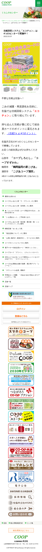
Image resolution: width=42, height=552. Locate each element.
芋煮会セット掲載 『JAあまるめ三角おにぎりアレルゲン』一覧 (22, 276)
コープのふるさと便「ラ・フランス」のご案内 (21, 201)
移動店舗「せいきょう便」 (14, 228)
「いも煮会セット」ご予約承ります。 (18, 217)
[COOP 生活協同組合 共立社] (7, 4)
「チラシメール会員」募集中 (15, 270)
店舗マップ (9, 286)
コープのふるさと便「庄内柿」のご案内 (19, 206)
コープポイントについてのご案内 (16, 243)
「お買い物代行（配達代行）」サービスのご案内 (22, 238)
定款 (5, 523)
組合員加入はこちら (21, 530)
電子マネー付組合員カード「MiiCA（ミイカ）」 (22, 248)
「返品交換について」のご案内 (16, 233)
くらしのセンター (15, 21)
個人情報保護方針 (16, 523)
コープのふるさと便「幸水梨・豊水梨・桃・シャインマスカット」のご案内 (22, 223)
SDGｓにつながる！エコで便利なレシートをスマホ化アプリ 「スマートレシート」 (22, 258)
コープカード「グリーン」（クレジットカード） (22, 252)
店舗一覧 (8, 282)
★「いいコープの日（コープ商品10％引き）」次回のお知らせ (22, 211)
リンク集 (30, 523)
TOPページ (5, 21)
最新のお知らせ (10, 196)
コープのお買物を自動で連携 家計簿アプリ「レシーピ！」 (22, 264)
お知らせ (25, 21)
